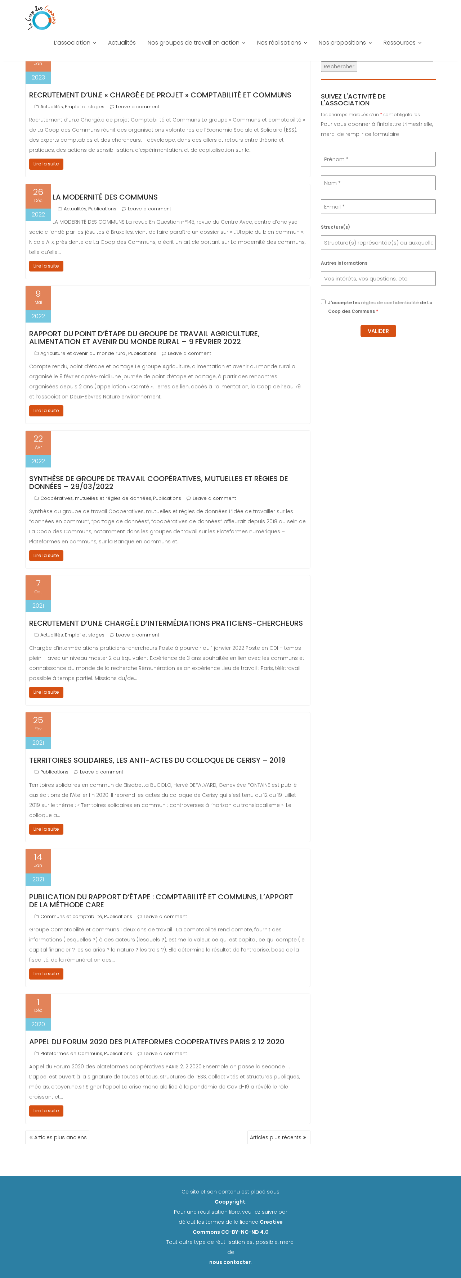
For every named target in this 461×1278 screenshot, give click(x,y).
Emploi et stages (84, 106)
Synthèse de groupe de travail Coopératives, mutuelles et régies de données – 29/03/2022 (158, 483)
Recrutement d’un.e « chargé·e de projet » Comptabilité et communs (160, 95)
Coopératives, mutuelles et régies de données (95, 498)
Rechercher (339, 66)
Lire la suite (46, 163)
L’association (72, 42)
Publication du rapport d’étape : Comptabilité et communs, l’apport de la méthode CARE (161, 901)
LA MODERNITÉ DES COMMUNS (105, 197)
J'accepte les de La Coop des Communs (380, 307)
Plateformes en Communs (71, 1053)
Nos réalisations (279, 42)
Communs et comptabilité (71, 916)
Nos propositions (342, 42)
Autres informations (344, 263)
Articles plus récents (275, 1137)
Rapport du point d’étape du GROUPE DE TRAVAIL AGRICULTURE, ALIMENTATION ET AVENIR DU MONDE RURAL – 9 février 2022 (144, 338)
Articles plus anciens (60, 1137)
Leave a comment (137, 106)
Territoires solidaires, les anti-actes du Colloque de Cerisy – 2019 (157, 760)
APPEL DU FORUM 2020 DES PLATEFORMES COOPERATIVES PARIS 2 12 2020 (157, 1042)
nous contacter (230, 1262)
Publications (102, 208)
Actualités (122, 42)
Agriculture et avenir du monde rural (83, 353)
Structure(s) (335, 227)
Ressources (400, 42)
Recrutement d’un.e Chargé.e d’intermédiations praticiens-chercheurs (166, 623)
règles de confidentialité (390, 303)
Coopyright (230, 1201)
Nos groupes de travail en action (194, 42)
